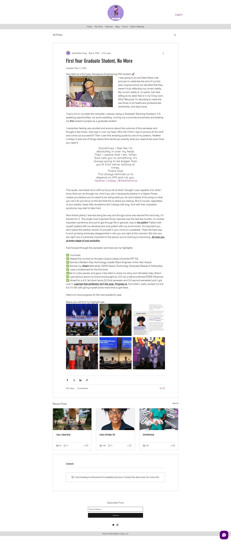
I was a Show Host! (63, 434)
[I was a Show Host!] (72, 419)
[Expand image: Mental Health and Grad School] (115, 353)
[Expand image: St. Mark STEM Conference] (82, 320)
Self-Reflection (148, 434)
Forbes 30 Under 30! (107, 434)
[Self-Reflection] (159, 419)
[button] (175, 35)
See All (175, 403)
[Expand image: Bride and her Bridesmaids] (115, 320)
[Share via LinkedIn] (80, 380)
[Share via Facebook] (67, 380)
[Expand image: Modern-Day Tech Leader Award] (149, 353)
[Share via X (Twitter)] (74, 380)
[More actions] (163, 53)
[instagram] (117, 525)
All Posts (57, 34)
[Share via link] (87, 380)
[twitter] (113, 525)
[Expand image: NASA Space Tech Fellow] (149, 320)
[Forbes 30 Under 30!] (115, 419)
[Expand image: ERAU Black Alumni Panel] (82, 353)
